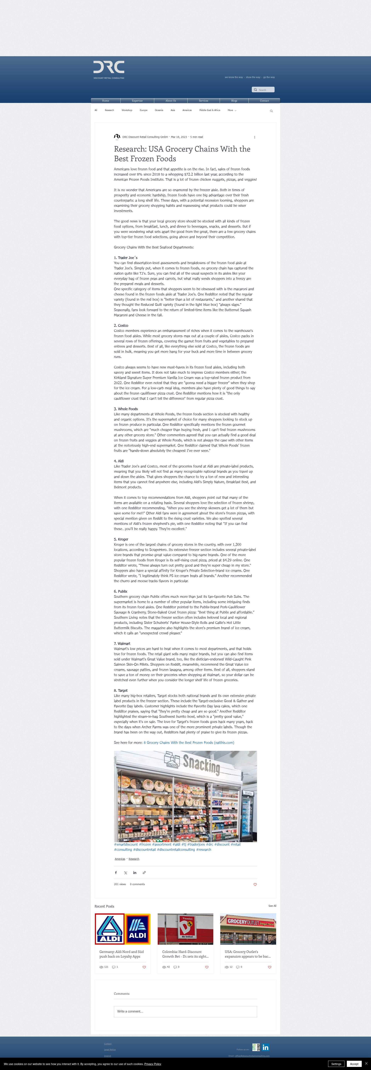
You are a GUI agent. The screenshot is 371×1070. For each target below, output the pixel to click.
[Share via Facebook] (116, 872)
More (230, 110)
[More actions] (254, 137)
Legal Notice (110, 1050)
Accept (354, 1064)
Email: (232, 1056)
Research (109, 110)
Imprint (107, 1056)
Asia (173, 110)
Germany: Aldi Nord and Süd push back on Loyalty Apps (122, 954)
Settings (336, 1064)
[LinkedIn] (265, 1047)
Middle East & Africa (209, 110)
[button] (271, 110)
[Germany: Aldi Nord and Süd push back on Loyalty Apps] (123, 929)
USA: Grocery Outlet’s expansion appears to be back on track (247, 954)
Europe (143, 110)
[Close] (366, 1064)
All (96, 110)
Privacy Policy (152, 1064)
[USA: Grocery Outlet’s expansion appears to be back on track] (248, 929)
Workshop (127, 110)
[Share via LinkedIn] (135, 872)
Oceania (159, 110)
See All (272, 906)
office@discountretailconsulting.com (252, 1056)
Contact (107, 1044)
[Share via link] (144, 872)
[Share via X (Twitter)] (125, 872)
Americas (187, 110)
